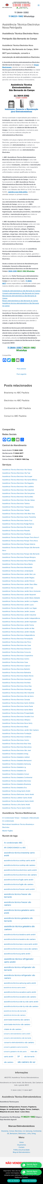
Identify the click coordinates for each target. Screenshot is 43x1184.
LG (24, 1131)
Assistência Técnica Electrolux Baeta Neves (17, 676)
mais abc (34, 1051)
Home (21, 1142)
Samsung (29, 1131)
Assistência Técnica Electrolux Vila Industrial (18, 490)
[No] (40, 1176)
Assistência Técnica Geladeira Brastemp (16, 784)
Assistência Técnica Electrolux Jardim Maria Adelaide (21, 598)
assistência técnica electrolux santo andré (20, 870)
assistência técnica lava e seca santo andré (20, 944)
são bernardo (29, 1056)
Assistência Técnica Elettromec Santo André (18, 794)
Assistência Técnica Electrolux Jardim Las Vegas (19, 608)
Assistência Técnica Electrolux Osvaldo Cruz (18, 716)
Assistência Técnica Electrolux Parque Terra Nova (20, 541)
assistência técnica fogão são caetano (18, 884)
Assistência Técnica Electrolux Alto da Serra (18, 696)
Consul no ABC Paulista (15, 416)
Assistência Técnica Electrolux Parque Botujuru (19, 557)
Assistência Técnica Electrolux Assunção (16, 679)
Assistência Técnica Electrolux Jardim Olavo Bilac (19, 584)
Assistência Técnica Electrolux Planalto (16, 530)
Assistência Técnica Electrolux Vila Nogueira (18, 483)
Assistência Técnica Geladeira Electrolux (16, 781)
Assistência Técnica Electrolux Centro (15, 659)
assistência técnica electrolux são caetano (20, 875)
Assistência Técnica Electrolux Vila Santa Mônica (19, 480)
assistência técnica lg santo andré (17, 954)
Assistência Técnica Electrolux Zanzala (16, 699)
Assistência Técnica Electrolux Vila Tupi (16, 473)
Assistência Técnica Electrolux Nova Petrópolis (19, 561)
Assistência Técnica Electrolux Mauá (15, 726)
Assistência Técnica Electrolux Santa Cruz (17, 520)
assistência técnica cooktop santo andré (19, 860)
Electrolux (18, 1131)
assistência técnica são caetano (15, 1015)
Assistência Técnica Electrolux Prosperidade (18, 713)
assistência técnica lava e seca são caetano (21, 949)
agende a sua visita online (17, 192)
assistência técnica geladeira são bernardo (18, 919)
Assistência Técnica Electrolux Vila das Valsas (18, 500)
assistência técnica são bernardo (15, 1011)
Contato (21, 1147)
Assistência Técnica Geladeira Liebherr (16, 757)
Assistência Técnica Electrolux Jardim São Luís (19, 574)
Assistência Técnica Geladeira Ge (14, 771)
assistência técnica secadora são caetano (20, 997)
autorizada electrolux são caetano (17, 1024)
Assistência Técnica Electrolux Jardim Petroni (18, 581)
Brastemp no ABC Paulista (16, 392)
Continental (37, 1131)
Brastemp (4, 1131)
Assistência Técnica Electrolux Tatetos (16, 503)
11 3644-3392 (14, 347)
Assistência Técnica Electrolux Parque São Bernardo (20, 554)
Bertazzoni (13, 1133)
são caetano (8, 1062)
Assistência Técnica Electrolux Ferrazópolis (17, 638)
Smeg (34, 1133)
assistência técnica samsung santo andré (20, 983)
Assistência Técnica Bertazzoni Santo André (18, 801)
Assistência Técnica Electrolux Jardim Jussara (18, 611)
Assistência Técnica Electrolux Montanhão (17, 567)
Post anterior (21, 369)
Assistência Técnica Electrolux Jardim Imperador (19, 622)
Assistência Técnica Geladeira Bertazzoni (17, 760)
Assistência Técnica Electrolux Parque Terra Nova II (20, 537)
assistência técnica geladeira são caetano (19, 927)
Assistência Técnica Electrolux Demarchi (16, 649)
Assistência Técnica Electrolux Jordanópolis (17, 571)
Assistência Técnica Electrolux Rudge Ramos (18, 524)
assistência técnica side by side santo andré (21, 1002)
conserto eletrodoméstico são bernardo (17, 1038)
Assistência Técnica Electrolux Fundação (16, 733)
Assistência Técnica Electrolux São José (16, 750)
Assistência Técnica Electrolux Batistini (16, 669)
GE (8, 1133)
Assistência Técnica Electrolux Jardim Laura (18, 605)
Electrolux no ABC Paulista (16, 400)
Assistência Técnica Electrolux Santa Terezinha (19, 517)
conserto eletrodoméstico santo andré (17, 1034)
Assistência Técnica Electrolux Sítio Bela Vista (18, 513)
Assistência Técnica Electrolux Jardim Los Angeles (20, 601)
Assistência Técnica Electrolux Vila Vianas (17, 469)
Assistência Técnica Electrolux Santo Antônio (18, 703)
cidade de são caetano (12, 1029)
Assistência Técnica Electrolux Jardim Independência (21, 618)
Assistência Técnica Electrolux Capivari (16, 666)
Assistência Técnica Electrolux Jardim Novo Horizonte (21, 591)
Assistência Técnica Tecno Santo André (16, 808)
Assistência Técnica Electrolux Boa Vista (16, 743)
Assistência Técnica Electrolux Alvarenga (16, 689)
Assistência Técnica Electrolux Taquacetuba (18, 507)
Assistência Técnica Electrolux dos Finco (16, 642)
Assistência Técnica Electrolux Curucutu (16, 652)
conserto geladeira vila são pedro (15, 1051)
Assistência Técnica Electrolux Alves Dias (17, 686)
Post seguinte (21, 374)
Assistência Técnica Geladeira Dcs (14, 787)
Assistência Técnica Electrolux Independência (18, 635)
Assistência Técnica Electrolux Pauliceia (16, 534)
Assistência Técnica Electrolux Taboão (16, 510)
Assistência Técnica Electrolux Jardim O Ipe (17, 588)
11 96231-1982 (16, 16)
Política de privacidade (21, 1150)
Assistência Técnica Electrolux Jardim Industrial (19, 615)
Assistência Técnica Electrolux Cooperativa (17, 655)
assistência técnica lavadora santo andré (20, 934)
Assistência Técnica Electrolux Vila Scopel (17, 476)
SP (18, 1056)
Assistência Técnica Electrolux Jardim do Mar (18, 628)
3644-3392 (12, 271)
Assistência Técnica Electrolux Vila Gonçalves (18, 493)
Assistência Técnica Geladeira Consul (15, 774)
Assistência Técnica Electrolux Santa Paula (17, 706)
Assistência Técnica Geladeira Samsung (16, 764)
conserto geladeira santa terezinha (16, 1047)
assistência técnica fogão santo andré (18, 880)
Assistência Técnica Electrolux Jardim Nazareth (19, 594)
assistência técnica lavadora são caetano (20, 939)
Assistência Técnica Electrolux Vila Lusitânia (18, 486)
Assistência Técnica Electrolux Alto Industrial (18, 693)
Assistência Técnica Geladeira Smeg (15, 754)
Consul (11, 1131)
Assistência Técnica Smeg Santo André (16, 791)
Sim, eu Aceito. (13, 1181)
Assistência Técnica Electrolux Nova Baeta (17, 564)
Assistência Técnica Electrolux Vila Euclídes (17, 497)
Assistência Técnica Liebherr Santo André (17, 798)
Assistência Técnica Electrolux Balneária (16, 672)
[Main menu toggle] (38, 5)
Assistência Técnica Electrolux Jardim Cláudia (18, 632)
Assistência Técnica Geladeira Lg (14, 767)
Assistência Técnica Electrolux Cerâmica (16, 737)
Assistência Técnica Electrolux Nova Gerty (17, 723)
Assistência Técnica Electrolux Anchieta (16, 682)
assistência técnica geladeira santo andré (19, 911)
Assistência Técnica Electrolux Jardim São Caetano (20, 730)
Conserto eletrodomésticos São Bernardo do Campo (20, 293)
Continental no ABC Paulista (17, 408)
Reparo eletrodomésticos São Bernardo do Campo (20, 301)
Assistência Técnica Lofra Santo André (16, 804)
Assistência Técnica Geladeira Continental (17, 777)
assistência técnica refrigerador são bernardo (19, 968)
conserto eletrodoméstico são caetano (19, 1042)
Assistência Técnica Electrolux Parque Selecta (18, 544)
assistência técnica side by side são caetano (21, 1006)
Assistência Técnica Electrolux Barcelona (16, 747)
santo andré (8, 1056)
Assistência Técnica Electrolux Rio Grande (17, 527)
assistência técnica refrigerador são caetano (19, 976)
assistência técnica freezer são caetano (17, 903)
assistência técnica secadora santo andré (20, 992)
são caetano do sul (26, 1062)
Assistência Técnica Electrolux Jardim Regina (18, 578)
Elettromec (22, 1133)
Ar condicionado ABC (13, 843)
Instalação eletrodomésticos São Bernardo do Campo (21, 291)
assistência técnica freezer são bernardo (17, 895)
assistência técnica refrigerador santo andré (19, 960)
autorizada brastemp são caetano (17, 1020)
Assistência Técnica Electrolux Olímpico (16, 720)
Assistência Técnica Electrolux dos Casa (16, 645)
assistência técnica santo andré (14, 987)
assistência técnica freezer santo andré (19, 889)
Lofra (29, 1133)
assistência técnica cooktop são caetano (19, 865)
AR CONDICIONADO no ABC (15, 848)
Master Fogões (7, 831)
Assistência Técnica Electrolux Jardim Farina (18, 625)
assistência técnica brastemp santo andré (19, 854)
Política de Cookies (29, 1181)
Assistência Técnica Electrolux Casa (15, 662)
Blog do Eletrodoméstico (21, 1152)
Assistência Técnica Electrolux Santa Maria (17, 710)
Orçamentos (21, 1145)
